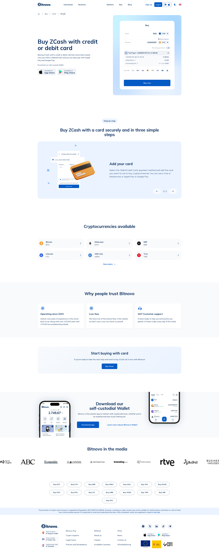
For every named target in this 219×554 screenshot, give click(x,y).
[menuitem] (68, 4)
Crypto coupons (72, 535)
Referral (97, 531)
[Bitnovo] (44, 4)
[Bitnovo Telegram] (170, 526)
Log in (158, 4)
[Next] (173, 191)
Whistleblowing (124, 544)
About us (98, 535)
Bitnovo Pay (71, 531)
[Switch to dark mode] (175, 4)
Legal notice (71, 540)
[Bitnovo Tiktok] (163, 526)
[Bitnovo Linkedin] (156, 526)
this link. (157, 512)
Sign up (148, 4)
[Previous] (157, 191)
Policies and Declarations (76, 544)
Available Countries (102, 544)
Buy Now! (109, 366)
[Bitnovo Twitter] (149, 526)
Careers (97, 540)
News (119, 535)
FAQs (119, 531)
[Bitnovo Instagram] (143, 526)
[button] (180, 4)
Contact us (121, 540)
